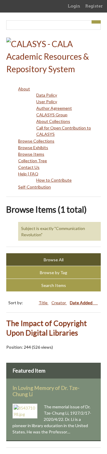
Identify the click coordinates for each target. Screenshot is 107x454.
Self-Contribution (34, 186)
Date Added (81, 302)
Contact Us (29, 167)
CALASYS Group (51, 114)
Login (74, 6)
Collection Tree (32, 160)
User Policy (46, 101)
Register (94, 6)
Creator (59, 302)
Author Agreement (54, 108)
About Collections (53, 121)
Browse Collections (36, 140)
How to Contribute (54, 180)
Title (43, 302)
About (24, 88)
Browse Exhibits (33, 147)
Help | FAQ (28, 173)
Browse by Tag (53, 272)
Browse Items (31, 154)
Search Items (53, 285)
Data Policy (46, 95)
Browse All (54, 259)
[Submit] (96, 22)
